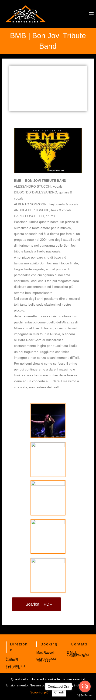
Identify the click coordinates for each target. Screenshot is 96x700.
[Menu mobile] (91, 13)
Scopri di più (39, 692)
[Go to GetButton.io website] (84, 695)
